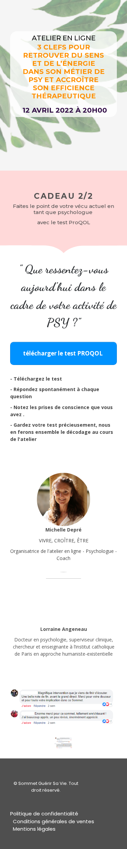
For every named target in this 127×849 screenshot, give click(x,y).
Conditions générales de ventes (53, 821)
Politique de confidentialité (44, 813)
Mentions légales (34, 828)
